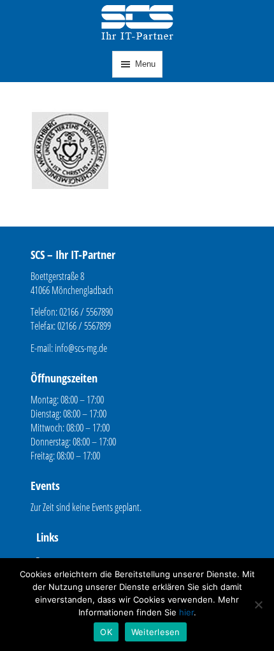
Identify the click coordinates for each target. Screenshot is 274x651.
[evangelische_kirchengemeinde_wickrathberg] (70, 211)
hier (186, 612)
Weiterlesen (155, 632)
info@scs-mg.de (81, 348)
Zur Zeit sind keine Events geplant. (86, 507)
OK (106, 632)
